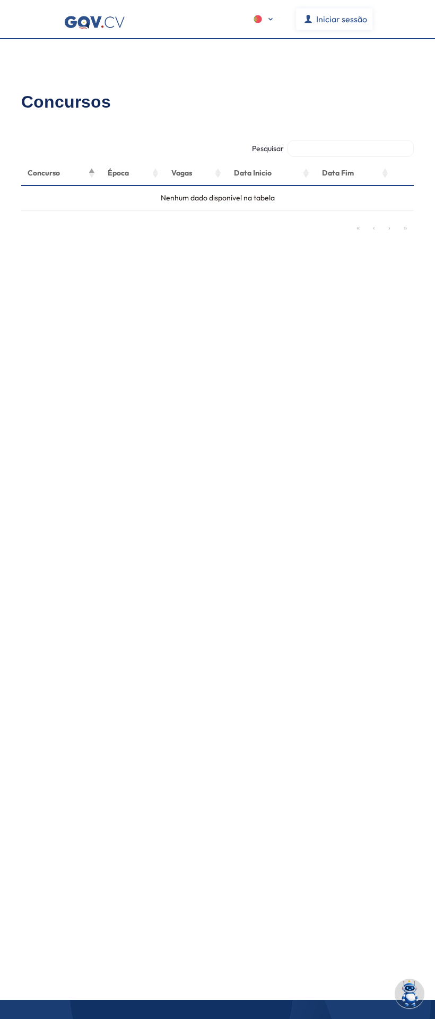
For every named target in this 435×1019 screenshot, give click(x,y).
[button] (92, 173)
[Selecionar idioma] (264, 19)
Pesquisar (268, 148)
